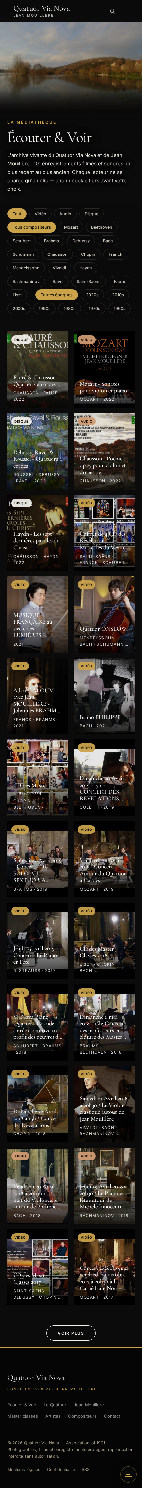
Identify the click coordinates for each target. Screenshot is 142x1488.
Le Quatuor (55, 1404)
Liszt (17, 294)
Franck (115, 254)
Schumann (23, 254)
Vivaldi (59, 267)
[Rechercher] (112, 10)
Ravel (58, 281)
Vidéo (40, 213)
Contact (112, 1416)
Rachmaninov (26, 281)
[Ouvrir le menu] (125, 11)
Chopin (88, 254)
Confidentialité (61, 1469)
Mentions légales (23, 1469)
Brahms (51, 240)
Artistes (53, 1416)
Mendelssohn (26, 267)
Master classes (22, 1416)
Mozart (71, 227)
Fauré (119, 281)
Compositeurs (82, 1416)
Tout (17, 213)
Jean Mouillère (89, 1404)
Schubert (22, 240)
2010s (118, 294)
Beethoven (101, 227)
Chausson (57, 254)
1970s (94, 308)
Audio (65, 213)
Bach (108, 240)
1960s (119, 308)
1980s (70, 308)
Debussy (81, 240)
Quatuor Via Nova (41, 11)
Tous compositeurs (32, 227)
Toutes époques (57, 294)
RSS (85, 1469)
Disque (91, 213)
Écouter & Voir (21, 1404)
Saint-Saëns (89, 281)
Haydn (85, 267)
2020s (92, 294)
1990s (45, 308)
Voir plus (71, 1333)
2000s (19, 308)
